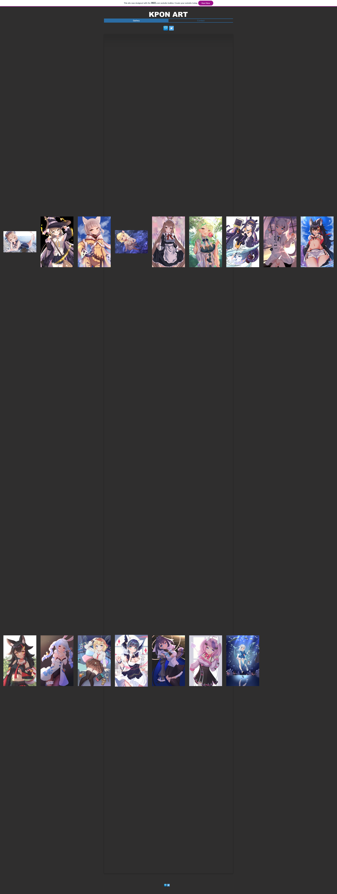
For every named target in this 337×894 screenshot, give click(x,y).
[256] (165, 28)
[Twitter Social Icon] (171, 28)
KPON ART (168, 14)
